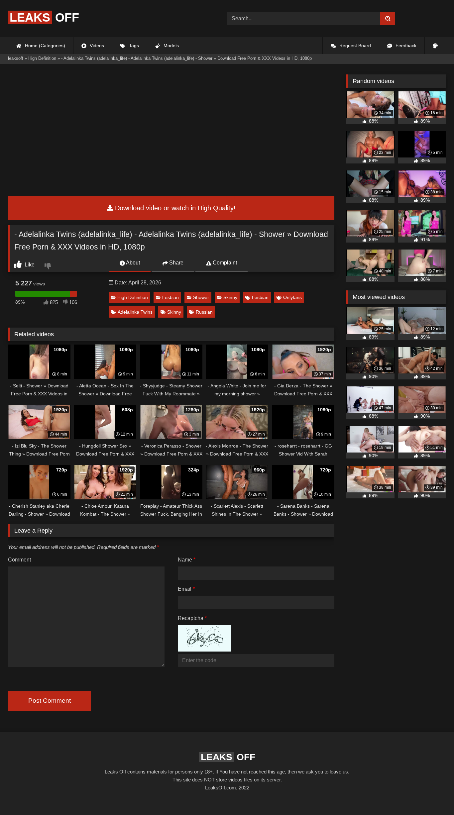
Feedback (405, 45)
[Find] (387, 18)
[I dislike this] (49, 267)
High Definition (132, 297)
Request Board (354, 45)
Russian (204, 312)
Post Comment (49, 700)
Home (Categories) (44, 45)
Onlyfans (292, 297)
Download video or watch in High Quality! (174, 208)
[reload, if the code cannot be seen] (204, 650)
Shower (201, 297)
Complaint (224, 262)
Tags (133, 45)
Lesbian (170, 297)
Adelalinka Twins (135, 312)
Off (44, 17)
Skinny (230, 297)
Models (170, 45)
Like (29, 264)
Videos (96, 45)
